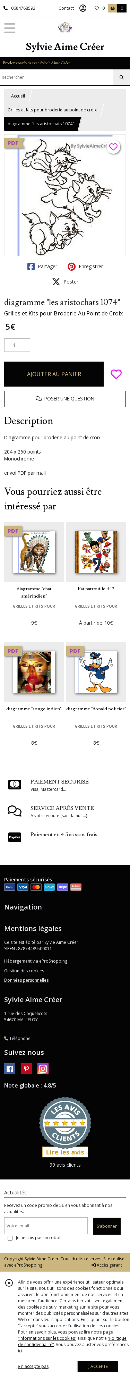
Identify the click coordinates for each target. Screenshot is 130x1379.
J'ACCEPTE (98, 1366)
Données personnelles (26, 980)
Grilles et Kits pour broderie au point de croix (52, 110)
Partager (46, 266)
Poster (70, 281)
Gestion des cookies (24, 971)
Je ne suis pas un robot (38, 1238)
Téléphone (19, 1038)
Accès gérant (109, 1265)
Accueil (18, 96)
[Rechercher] (121, 77)
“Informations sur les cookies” (47, 1338)
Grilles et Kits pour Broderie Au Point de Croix (63, 313)
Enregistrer (90, 266)
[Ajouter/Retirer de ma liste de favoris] (116, 374)
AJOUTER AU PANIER (54, 374)
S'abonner (107, 1226)
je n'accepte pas (33, 1366)
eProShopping (28, 1265)
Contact (66, 8)
